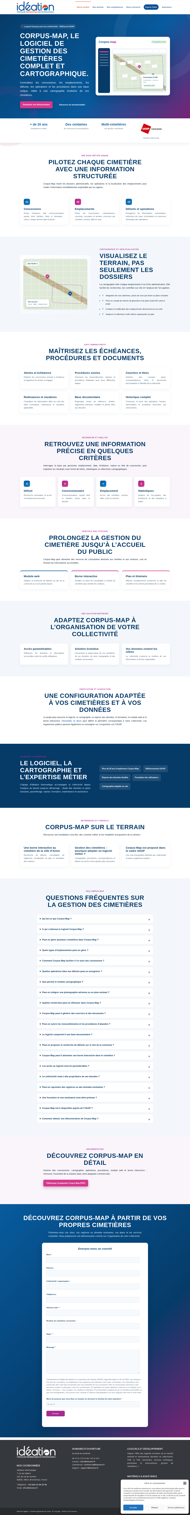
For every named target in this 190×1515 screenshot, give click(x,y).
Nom (49, 1255)
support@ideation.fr (89, 1468)
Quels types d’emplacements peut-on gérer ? (65, 950)
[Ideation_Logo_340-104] (35, 7)
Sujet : (49, 1334)
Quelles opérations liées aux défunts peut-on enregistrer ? (72, 971)
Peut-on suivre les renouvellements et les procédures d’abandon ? (76, 1024)
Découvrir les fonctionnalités (72, 105)
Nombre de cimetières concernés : (61, 1321)
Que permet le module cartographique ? (62, 982)
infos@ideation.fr (30, 1487)
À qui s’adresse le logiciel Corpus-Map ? (63, 929)
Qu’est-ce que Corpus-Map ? (56, 918)
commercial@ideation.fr (94, 1464)
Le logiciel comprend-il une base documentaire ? (67, 1034)
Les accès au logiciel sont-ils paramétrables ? (65, 1066)
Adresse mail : (53, 1308)
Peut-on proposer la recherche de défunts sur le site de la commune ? (78, 1045)
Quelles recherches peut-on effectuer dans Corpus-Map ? (71, 1003)
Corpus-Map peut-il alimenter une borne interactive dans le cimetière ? (78, 1055)
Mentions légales (22, 1511)
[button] (185, 1483)
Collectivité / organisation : (58, 1281)
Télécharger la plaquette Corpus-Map (65, 1183)
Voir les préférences (176, 1507)
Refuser (154, 1507)
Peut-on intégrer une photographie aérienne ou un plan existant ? (75, 992)
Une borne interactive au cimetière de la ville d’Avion (42, 849)
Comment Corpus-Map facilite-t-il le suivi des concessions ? (73, 960)
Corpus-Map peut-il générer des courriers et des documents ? (74, 1013)
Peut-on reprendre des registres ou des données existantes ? (73, 1087)
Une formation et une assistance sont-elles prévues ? (69, 1097)
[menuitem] (83, 7)
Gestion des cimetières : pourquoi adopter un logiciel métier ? (93, 850)
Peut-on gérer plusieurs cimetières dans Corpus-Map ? (70, 939)
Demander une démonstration (36, 104)
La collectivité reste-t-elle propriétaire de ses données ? (71, 1076)
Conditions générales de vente (40, 1511)
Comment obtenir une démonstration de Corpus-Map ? (70, 1118)
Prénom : (50, 1268)
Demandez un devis (72, 721)
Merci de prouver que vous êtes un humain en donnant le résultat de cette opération (84, 1399)
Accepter (133, 1507)
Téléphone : (51, 1294)
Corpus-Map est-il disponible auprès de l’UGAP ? (67, 1108)
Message (50, 1347)
